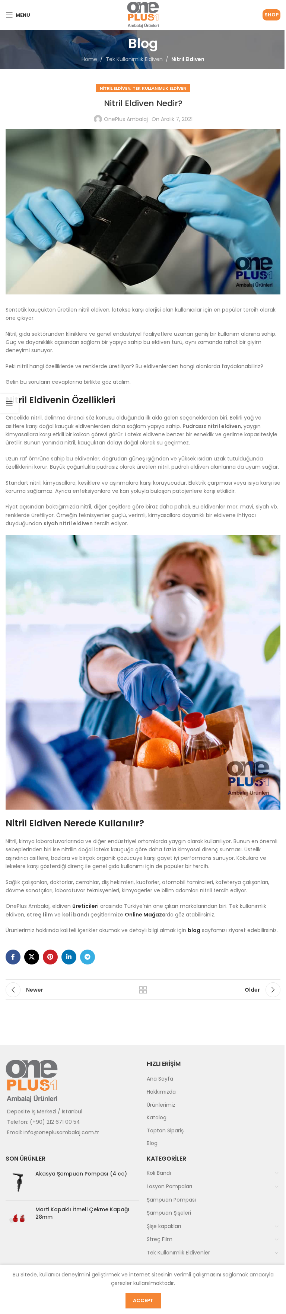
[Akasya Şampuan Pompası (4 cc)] (18, 1182)
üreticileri (85, 906)
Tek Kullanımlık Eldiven (134, 59)
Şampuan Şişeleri (169, 1212)
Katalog (156, 1117)
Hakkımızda (161, 1091)
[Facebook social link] (13, 957)
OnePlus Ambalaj (126, 119)
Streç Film (159, 1239)
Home (89, 59)
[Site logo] (143, 14)
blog (194, 930)
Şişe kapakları (164, 1226)
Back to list (143, 989)
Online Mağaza (145, 914)
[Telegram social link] (87, 957)
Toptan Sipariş (165, 1130)
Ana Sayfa (160, 1078)
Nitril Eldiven (187, 59)
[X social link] (31, 957)
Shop (271, 14)
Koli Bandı (159, 1173)
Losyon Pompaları (169, 1186)
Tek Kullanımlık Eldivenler (178, 1252)
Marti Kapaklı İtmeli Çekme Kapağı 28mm (82, 1213)
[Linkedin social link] (68, 957)
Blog (152, 1143)
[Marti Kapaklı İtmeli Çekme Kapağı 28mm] (18, 1218)
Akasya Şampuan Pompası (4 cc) (81, 1173)
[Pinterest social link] (50, 957)
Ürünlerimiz (161, 1105)
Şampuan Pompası (171, 1199)
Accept (143, 1300)
